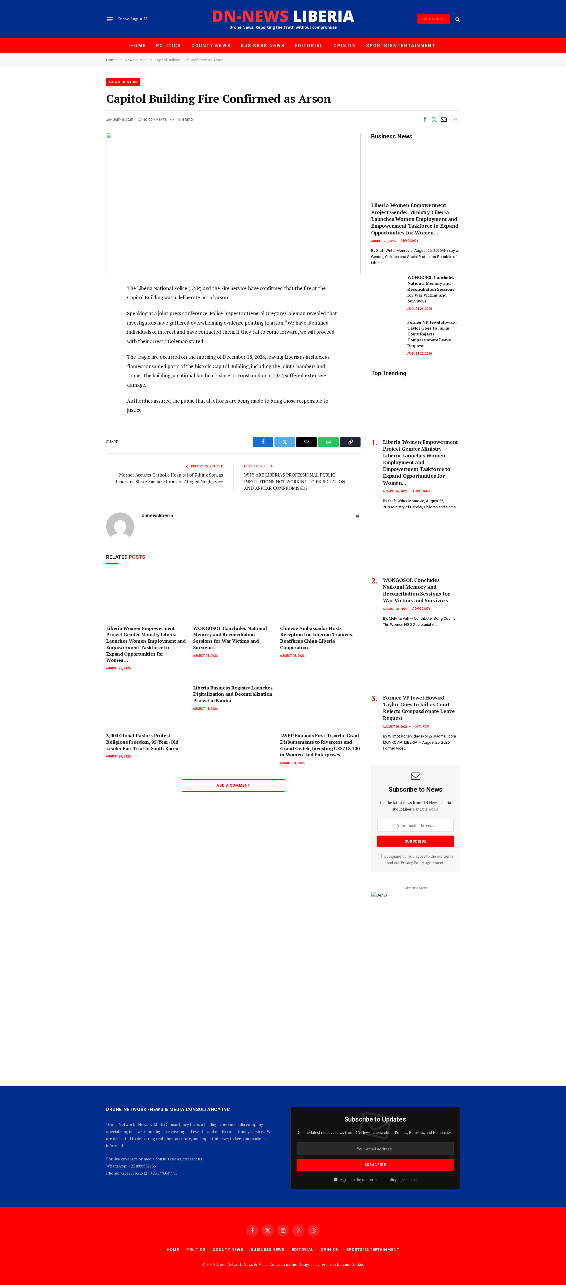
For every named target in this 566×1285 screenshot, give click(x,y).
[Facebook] (86, 302)
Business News (263, 45)
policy (391, 1179)
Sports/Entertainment (401, 45)
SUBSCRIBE (433, 19)
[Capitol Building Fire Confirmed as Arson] (233, 203)
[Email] (86, 329)
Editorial (309, 45)
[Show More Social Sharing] (455, 119)
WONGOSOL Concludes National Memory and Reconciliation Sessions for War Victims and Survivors (230, 638)
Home (138, 45)
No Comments (155, 120)
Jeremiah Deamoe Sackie (341, 1264)
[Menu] (110, 19)
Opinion (344, 45)
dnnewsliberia (157, 515)
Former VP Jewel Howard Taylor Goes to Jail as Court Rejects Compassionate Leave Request (432, 333)
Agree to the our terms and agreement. (378, 1179)
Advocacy (410, 241)
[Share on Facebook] (424, 119)
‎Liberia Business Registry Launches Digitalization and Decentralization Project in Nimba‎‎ (233, 694)
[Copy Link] (86, 342)
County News (211, 45)
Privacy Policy (412, 862)
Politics (168, 45)
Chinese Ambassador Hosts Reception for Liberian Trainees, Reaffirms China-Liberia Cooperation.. (316, 638)
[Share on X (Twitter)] (434, 119)
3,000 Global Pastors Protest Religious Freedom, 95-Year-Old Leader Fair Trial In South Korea (142, 742)
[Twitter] (86, 316)
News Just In (123, 82)
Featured (420, 726)
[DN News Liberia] (283, 19)
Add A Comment (233, 785)
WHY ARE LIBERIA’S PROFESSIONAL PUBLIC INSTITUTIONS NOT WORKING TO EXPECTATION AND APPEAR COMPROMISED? (294, 481)
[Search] (457, 19)
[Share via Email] (443, 119)
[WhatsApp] (86, 355)
